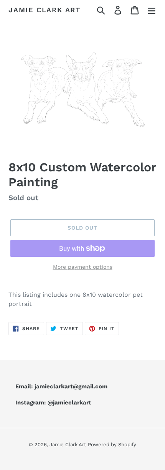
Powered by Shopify (112, 444)
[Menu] (151, 10)
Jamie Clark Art (44, 10)
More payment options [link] (82, 267)
